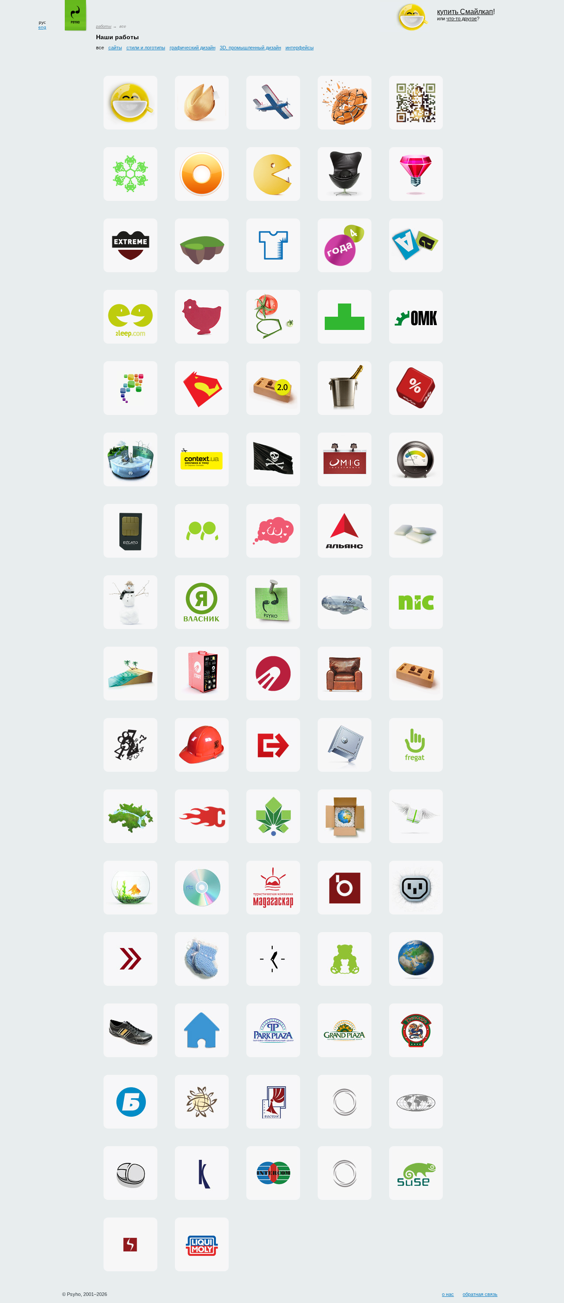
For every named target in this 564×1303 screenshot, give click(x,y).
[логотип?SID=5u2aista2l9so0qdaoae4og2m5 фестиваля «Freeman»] (130, 745)
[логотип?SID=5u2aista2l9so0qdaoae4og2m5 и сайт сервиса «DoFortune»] (202, 103)
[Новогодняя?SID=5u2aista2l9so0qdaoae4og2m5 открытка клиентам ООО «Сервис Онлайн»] (130, 174)
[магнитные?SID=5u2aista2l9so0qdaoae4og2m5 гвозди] (273, 602)
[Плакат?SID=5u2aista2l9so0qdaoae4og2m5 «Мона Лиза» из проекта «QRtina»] (416, 103)
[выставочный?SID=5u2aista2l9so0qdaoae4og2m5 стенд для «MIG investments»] (344, 459)
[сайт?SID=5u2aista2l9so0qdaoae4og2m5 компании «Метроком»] (130, 816)
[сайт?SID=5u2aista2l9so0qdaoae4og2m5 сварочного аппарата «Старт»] (202, 673)
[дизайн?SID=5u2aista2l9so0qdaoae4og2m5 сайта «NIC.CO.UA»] (416, 959)
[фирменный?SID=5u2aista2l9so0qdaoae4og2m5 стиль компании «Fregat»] (416, 745)
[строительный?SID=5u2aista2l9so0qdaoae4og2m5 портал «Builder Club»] (416, 673)
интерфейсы (300, 47)
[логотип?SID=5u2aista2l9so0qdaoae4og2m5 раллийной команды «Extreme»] (130, 245)
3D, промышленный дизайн (250, 47)
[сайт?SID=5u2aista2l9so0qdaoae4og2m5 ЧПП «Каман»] (130, 1030)
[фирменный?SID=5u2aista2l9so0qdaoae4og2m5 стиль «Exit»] (273, 745)
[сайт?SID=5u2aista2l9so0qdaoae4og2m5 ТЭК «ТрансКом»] (416, 1102)
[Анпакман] (273, 174)
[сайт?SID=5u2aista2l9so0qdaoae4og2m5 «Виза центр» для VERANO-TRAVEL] (273, 459)
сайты (115, 47)
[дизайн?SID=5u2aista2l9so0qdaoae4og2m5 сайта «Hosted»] (416, 887)
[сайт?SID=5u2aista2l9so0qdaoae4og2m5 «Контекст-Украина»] (273, 959)
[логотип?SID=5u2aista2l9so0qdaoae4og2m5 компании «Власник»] (202, 602)
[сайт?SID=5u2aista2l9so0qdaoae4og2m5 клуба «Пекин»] (416, 1030)
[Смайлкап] (130, 103)
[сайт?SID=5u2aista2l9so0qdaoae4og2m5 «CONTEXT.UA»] (202, 459)
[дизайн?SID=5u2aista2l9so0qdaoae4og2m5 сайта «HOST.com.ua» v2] (344, 1173)
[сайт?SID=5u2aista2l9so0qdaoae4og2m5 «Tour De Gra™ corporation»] (344, 673)
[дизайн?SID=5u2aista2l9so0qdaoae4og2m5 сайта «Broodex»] (344, 887)
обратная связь (480, 1294)
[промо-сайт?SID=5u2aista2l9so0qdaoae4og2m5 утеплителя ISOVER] (416, 459)
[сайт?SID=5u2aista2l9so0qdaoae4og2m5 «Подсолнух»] (202, 1102)
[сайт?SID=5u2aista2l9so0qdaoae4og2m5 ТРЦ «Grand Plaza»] (344, 1030)
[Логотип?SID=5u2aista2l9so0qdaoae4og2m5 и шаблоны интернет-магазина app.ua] (130, 388)
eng (42, 27)
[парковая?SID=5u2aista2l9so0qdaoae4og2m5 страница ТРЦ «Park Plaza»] (273, 1030)
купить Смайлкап (465, 11)
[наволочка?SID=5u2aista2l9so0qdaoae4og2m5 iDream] (273, 531)
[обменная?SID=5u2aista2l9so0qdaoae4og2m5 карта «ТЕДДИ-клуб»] (202, 959)
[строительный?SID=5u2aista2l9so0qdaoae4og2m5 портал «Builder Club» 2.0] (273, 388)
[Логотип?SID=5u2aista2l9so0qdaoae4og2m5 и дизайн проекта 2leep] (130, 317)
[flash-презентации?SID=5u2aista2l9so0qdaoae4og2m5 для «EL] (130, 531)
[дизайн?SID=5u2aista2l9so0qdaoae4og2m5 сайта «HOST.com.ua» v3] (344, 1102)
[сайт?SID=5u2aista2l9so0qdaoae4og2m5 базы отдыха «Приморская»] (130, 602)
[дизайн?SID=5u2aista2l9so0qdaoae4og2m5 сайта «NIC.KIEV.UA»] (344, 745)
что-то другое (461, 18)
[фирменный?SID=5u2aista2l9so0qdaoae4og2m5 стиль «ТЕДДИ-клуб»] (344, 959)
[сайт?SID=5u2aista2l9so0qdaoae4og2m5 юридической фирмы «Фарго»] (344, 602)
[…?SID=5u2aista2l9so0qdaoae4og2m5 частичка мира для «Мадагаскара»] (130, 673)
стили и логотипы (145, 47)
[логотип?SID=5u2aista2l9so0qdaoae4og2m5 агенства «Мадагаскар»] (273, 887)
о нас (448, 1294)
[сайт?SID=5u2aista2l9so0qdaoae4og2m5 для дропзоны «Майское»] (273, 103)
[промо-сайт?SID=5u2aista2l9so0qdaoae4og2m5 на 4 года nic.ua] (344, 245)
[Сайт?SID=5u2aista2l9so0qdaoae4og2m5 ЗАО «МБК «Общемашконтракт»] (416, 317)
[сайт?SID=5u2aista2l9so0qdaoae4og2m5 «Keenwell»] (202, 1173)
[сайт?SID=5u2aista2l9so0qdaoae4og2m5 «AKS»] (202, 1244)
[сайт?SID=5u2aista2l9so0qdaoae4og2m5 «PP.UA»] (202, 531)
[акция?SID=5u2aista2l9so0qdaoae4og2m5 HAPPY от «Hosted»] (416, 816)
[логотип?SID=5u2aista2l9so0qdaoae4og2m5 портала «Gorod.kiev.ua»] (273, 816)
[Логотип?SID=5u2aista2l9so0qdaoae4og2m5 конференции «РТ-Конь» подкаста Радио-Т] (202, 388)
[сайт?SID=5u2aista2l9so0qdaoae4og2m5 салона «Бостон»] (273, 1102)
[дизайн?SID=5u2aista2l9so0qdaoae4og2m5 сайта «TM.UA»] (130, 887)
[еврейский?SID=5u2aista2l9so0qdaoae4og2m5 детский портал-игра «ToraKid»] (202, 245)
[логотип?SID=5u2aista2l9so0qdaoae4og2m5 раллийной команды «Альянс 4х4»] (344, 531)
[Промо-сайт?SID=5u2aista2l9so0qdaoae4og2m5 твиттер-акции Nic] (416, 388)
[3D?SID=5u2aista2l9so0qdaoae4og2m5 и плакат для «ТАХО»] (344, 103)
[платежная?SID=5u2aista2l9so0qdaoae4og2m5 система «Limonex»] (344, 816)
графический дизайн (192, 47)
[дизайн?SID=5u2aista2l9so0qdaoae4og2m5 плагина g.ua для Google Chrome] (202, 174)
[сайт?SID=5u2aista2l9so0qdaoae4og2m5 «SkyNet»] (130, 1244)
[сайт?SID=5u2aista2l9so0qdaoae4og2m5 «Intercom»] (273, 1173)
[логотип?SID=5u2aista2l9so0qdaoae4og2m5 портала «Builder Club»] (202, 745)
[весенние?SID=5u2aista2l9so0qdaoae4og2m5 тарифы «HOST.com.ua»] (202, 816)
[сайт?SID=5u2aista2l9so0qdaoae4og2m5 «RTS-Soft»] (202, 887)
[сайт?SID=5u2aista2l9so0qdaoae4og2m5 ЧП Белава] (130, 1102)
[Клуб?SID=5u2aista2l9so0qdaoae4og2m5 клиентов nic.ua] (202, 317)
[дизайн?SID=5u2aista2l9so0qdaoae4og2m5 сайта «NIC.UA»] (416, 602)
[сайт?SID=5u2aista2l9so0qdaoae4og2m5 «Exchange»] (130, 959)
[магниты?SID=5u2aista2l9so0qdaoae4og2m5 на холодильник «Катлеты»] (416, 245)
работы (103, 26)
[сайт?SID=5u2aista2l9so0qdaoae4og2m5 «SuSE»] (416, 1173)
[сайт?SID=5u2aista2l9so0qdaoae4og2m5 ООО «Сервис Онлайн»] (202, 1030)
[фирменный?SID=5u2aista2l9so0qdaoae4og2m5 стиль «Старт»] (273, 673)
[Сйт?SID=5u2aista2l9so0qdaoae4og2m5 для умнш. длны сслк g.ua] (273, 317)
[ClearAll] (416, 531)
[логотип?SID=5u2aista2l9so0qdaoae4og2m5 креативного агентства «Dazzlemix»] (416, 174)
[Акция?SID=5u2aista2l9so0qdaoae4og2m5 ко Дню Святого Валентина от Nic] (344, 388)
